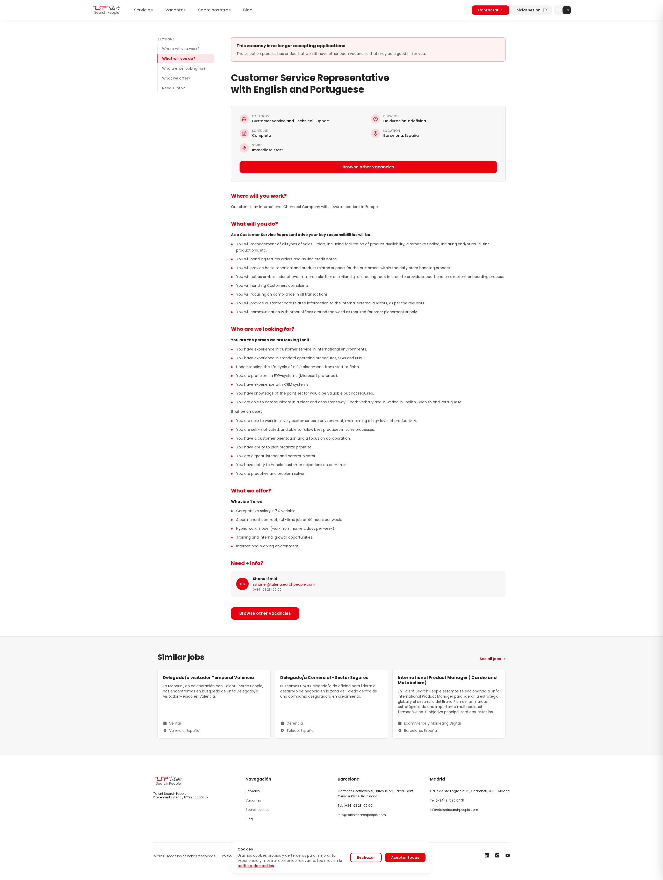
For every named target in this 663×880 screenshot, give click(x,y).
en (567, 10)
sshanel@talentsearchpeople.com (284, 584)
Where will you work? (180, 48)
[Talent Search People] (106, 10)
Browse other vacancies (368, 167)
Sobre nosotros (214, 10)
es (558, 10)
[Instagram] (497, 855)
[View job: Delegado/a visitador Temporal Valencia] (214, 704)
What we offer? (176, 78)
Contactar (488, 10)
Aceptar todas (405, 857)
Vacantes (175, 10)
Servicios (143, 10)
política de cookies (255, 865)
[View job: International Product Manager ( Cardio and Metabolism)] (449, 704)
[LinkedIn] (487, 855)
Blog (248, 10)
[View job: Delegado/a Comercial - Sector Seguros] (331, 704)
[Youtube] (508, 855)
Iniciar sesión (528, 10)
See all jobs (490, 658)
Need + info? (173, 88)
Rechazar (366, 857)
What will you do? (178, 58)
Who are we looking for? (184, 68)
